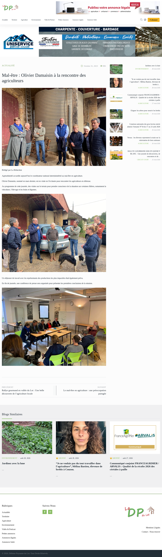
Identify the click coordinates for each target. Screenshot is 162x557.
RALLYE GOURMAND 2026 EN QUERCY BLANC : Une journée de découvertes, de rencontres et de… (144, 153)
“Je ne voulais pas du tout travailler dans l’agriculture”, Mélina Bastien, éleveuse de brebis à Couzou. (79, 466)
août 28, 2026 (25, 458)
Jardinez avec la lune (152, 66)
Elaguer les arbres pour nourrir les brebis (145, 111)
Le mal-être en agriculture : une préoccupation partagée (84, 390)
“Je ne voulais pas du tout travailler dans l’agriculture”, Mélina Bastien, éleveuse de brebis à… (145, 81)
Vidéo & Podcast (49, 20)
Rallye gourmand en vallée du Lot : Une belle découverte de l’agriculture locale (23, 390)
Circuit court (143, 160)
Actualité (8, 65)
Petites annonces (63, 20)
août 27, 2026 (128, 458)
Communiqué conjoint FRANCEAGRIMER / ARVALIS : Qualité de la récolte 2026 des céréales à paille (144, 97)
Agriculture (24, 20)
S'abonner (154, 20)
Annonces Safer (92, 20)
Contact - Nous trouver (151, 532)
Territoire (14, 20)
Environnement (36, 20)
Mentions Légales (153, 528)
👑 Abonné (61, 458)
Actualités (5, 20)
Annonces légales (77, 20)
